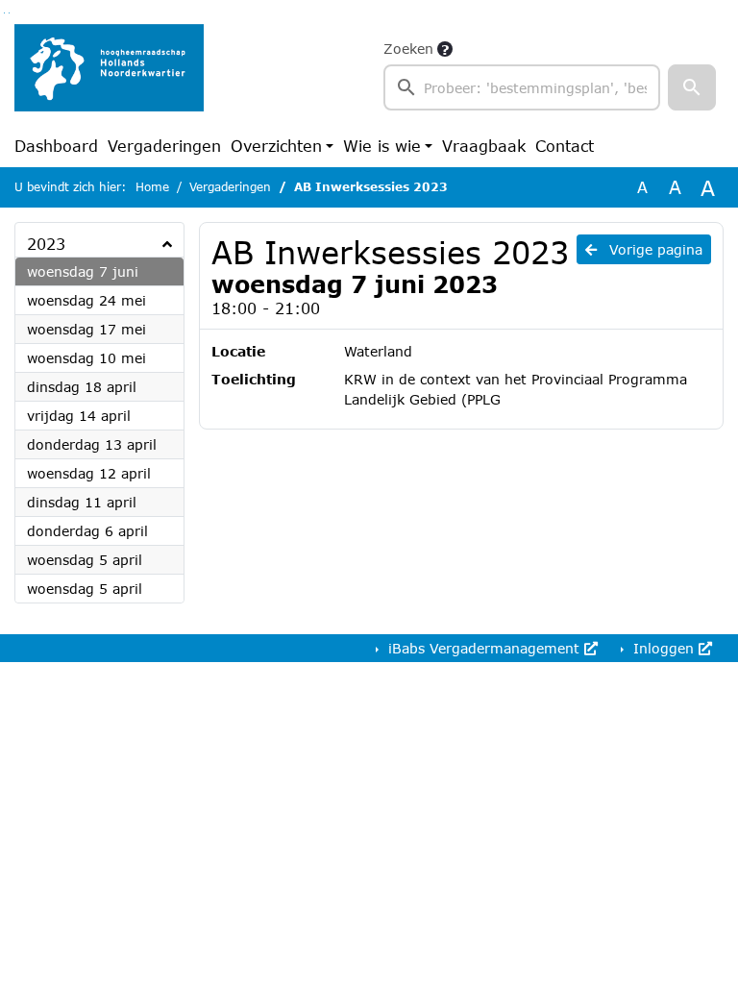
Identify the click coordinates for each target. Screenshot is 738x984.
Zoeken (408, 48)
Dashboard (56, 145)
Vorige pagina (653, 249)
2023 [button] (46, 243)
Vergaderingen (164, 145)
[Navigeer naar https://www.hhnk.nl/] (109, 74)
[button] (692, 87)
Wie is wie (382, 145)
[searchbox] (521, 87)
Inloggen (663, 648)
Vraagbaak (484, 145)
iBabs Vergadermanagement (483, 648)
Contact (564, 145)
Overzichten (276, 145)
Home (152, 187)
